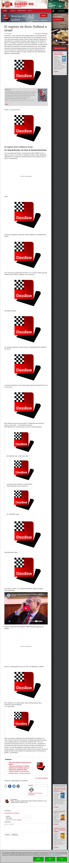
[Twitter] (14, 786)
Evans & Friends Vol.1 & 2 (59, 812)
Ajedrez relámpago (24, 773)
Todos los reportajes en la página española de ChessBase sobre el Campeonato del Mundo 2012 (19, 767)
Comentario (7, 822)
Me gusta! (37, 33)
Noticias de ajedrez (18, 18)
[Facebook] (10, 786)
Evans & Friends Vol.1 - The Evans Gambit (60, 830)
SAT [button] (29, 10)
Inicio (13, 10)
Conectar (61, 11)
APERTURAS (22, 10)
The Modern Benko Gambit (59, 53)
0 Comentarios (44, 33)
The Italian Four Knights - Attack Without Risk (60, 789)
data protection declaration (55, 855)
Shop (5, 10)
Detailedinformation (38, 859)
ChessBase (14, 799)
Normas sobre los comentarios (11, 813)
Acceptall (61, 859)
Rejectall (50, 859)
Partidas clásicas (13, 773)
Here (53, 853)
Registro (19, 819)
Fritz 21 (8, 90)
